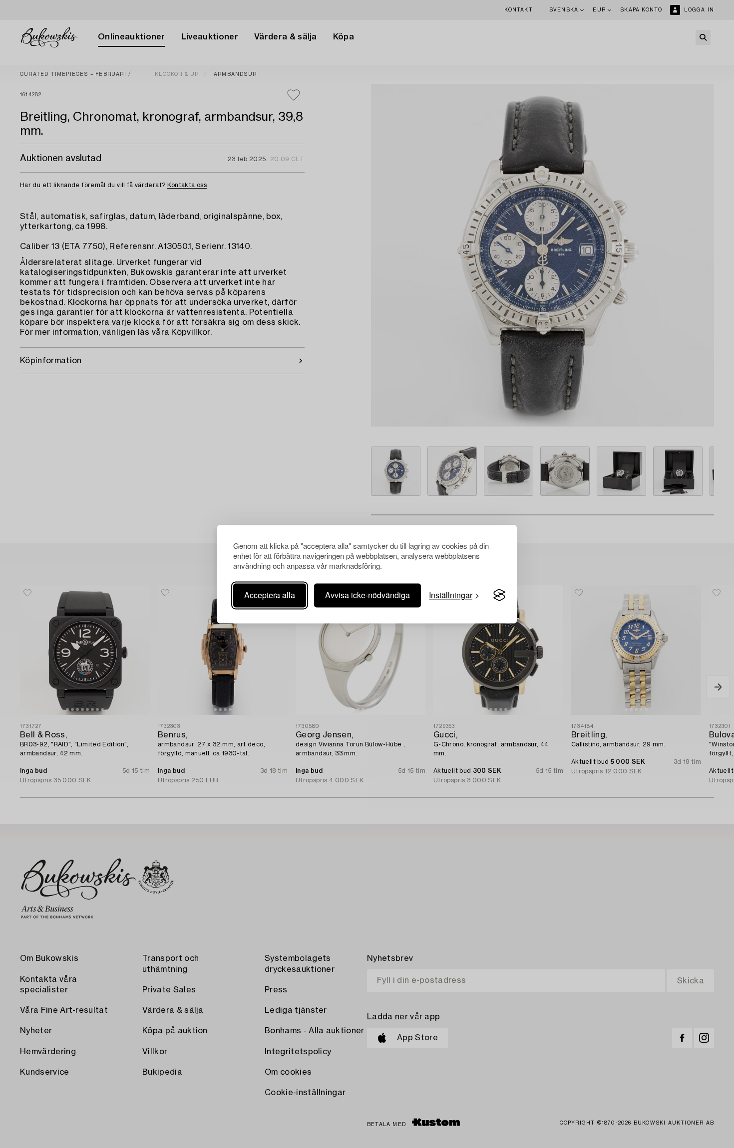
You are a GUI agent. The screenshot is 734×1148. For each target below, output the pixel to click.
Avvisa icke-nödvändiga (367, 595)
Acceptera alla (269, 595)
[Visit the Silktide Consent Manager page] (499, 595)
